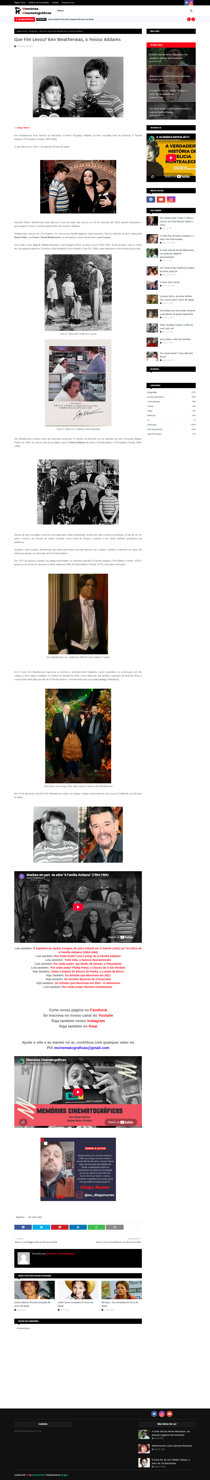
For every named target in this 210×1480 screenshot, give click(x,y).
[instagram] (191, 2)
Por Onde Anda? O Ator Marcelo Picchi (176, 355)
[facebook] (186, 2)
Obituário (172, 425)
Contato (55, 3)
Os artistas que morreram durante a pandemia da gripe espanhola (177, 312)
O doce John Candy (170, 282)
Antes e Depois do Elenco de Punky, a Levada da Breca (87, 971)
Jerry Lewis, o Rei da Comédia (175, 339)
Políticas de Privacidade (39, 3)
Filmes (172, 406)
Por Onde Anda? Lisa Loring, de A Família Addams (87, 956)
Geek (172, 411)
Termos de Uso (68, 3)
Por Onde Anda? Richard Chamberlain (87, 986)
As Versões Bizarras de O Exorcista (87, 979)
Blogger (64, 1475)
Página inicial (22, 31)
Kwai (93, 1026)
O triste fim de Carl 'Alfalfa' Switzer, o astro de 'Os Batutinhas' (169, 92)
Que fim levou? (172, 434)
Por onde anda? (35, 1217)
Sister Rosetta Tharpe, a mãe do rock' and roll (176, 327)
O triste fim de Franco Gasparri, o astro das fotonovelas (177, 237)
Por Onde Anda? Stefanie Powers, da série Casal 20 (177, 269)
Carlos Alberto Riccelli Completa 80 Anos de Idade (71, 19)
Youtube (105, 1015)
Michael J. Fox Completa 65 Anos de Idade (119, 1304)
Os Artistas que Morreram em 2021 (88, 975)
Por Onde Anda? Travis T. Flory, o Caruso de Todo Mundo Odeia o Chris (177, 221)
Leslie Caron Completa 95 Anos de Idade (75, 1304)
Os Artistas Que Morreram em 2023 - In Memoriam (87, 983)
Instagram (96, 1021)
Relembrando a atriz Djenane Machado (170, 76)
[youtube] (161, 199)
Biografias (33, 31)
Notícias (172, 415)
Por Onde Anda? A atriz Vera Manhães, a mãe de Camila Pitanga (170, 110)
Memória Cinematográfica (60, 1253)
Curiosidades (172, 401)
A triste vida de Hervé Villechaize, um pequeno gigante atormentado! (169, 56)
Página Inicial (20, 3)
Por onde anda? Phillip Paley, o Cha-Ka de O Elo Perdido (88, 967)
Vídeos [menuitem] (60, 10)
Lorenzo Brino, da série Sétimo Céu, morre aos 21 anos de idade (177, 298)
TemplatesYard (38, 1475)
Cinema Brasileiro (172, 397)
